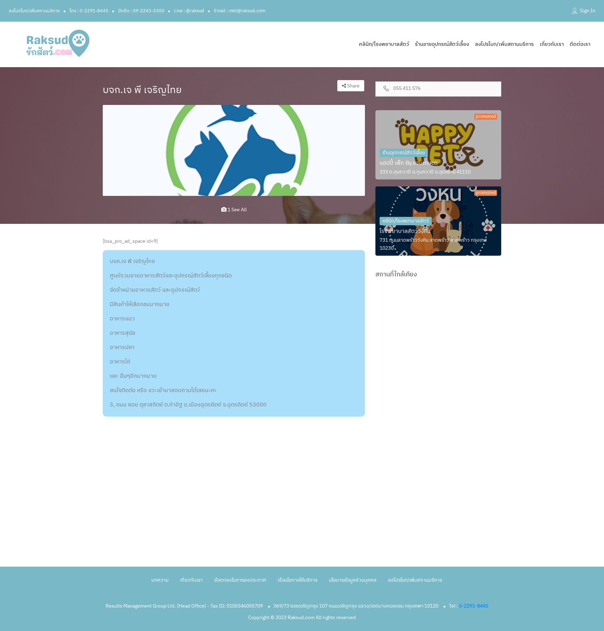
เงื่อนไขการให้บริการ (297, 580)
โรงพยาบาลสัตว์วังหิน (405, 231)
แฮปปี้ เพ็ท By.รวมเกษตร (409, 163)
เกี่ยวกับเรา (552, 44)
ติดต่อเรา (580, 44)
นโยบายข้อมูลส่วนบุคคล (352, 580)
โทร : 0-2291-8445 (89, 11)
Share (353, 86)
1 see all (236, 210)
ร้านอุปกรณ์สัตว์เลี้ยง (403, 153)
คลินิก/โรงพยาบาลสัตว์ (384, 44)
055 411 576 (406, 88)
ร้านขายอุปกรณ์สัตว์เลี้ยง (442, 44)
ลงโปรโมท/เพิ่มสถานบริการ (34, 11)
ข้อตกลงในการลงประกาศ (240, 580)
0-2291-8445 (473, 606)
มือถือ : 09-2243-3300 (141, 11)
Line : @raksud (189, 11)
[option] (234, 150)
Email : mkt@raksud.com (239, 11)
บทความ (159, 580)
